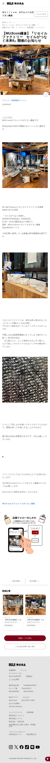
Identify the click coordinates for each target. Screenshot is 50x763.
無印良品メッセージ (16, 715)
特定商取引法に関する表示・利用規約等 (22, 725)
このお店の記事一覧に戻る (25, 647)
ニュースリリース (15, 712)
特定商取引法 (31, 734)
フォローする (41, 14)
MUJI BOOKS (14, 691)
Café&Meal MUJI (29, 685)
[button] (3, 3)
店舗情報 (12, 670)
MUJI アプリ (13, 697)
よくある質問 (14, 679)
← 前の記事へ (16, 581)
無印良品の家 (14, 685)
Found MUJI (26, 688)
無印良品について (15, 718)
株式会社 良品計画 (16, 722)
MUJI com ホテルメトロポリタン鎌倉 (18, 503)
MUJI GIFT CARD (28, 700)
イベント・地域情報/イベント (14, 100)
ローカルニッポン (15, 673)
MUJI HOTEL (28, 691)
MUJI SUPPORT (15, 676)
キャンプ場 (13, 688)
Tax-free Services (15, 706)
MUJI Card (13, 700)
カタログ (26, 697)
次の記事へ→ (34, 581)
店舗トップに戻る (25, 638)
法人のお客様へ (15, 703)
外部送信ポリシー (15, 734)
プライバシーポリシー (17, 732)
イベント (23, 670)
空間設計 (29, 676)
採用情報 (30, 712)
